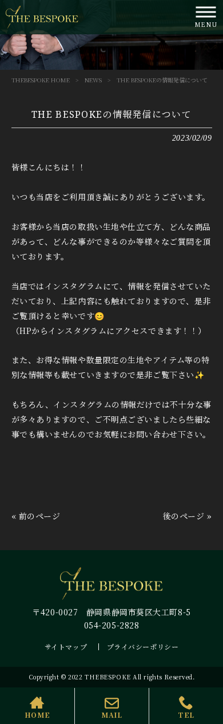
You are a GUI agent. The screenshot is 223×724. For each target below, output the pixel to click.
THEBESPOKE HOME (40, 79)
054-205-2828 (112, 625)
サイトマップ (66, 646)
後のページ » (187, 516)
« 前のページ (36, 516)
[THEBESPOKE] (42, 16)
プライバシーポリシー (143, 646)
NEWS (93, 79)
